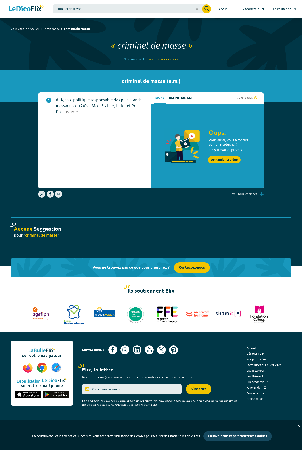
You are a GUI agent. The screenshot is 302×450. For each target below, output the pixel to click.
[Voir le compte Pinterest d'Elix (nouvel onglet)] (173, 349)
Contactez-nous (192, 267)
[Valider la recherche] (206, 8)
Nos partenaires (257, 359)
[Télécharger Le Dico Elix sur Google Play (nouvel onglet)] (56, 395)
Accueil (35, 29)
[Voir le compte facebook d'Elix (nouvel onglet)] (112, 349)
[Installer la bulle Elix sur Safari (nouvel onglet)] (56, 368)
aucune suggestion (163, 59)
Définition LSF (181, 98)
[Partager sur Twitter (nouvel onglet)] (42, 196)
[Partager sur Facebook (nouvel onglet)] (50, 196)
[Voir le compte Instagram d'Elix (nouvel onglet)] (124, 349)
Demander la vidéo (224, 160)
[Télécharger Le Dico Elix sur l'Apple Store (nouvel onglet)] (28, 395)
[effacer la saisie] (197, 8)
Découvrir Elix (255, 353)
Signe (159, 98)
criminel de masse (77, 29)
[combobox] (132, 8)
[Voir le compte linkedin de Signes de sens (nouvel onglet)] (137, 349)
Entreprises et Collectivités (264, 365)
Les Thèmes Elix (257, 376)
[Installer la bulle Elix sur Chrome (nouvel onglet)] (42, 368)
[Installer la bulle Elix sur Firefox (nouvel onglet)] (28, 368)
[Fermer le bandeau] (298, 425)
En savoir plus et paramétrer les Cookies (237, 436)
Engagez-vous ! (256, 370)
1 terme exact (134, 59)
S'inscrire (198, 389)
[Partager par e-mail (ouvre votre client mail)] (58, 196)
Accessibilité (255, 398)
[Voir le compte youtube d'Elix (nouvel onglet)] (149, 349)
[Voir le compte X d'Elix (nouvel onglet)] (161, 349)
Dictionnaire (52, 29)
